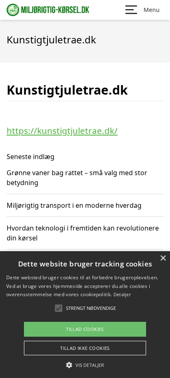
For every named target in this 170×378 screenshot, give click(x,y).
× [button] (163, 258)
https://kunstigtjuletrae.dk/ (62, 130)
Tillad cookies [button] (85, 329)
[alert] (85, 314)
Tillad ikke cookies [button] (85, 348)
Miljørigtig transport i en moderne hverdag (74, 205)
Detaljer (122, 294)
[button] (85, 365)
